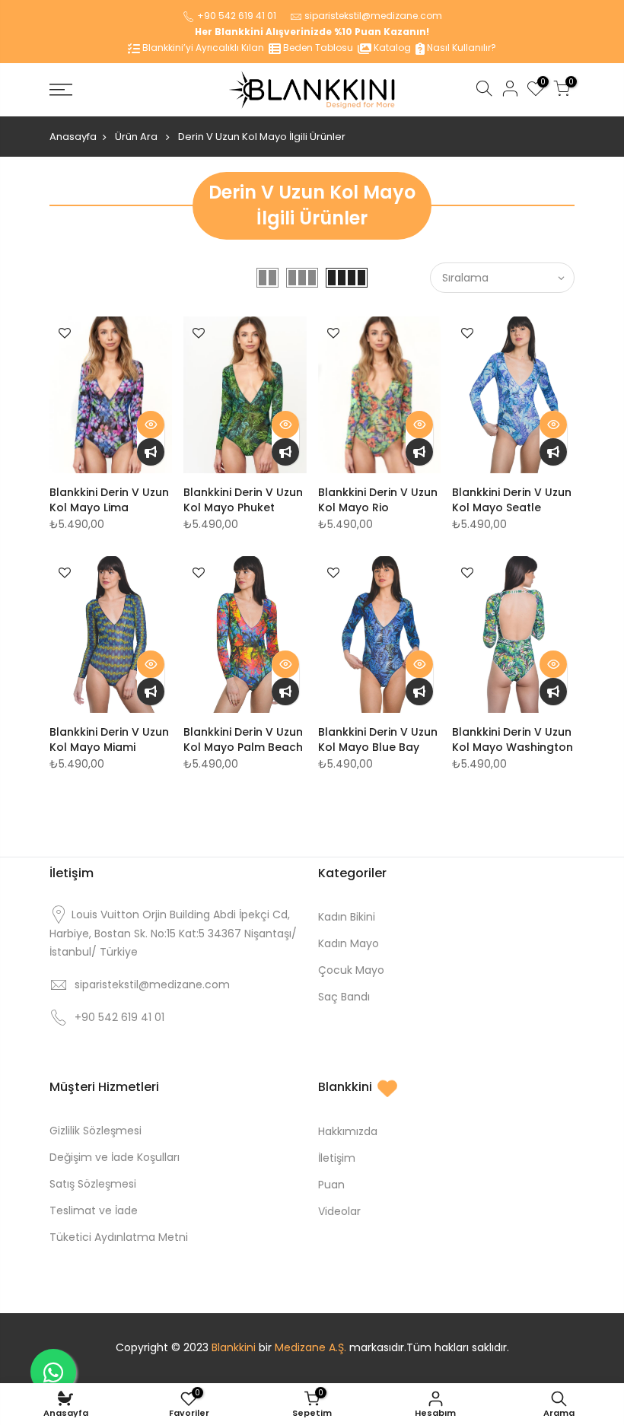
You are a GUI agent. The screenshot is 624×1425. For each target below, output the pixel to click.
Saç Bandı (344, 996)
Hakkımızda (347, 1131)
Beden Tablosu (317, 47)
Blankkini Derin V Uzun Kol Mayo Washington (512, 739)
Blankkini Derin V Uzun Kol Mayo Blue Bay (378, 739)
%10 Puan (357, 31)
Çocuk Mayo (351, 970)
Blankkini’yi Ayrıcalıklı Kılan (202, 47)
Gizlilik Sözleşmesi (95, 1130)
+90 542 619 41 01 (236, 15)
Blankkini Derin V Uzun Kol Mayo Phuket (243, 500)
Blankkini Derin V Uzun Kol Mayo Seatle (511, 500)
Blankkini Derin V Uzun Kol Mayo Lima (109, 500)
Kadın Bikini (346, 916)
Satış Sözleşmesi (92, 1183)
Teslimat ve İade (93, 1210)
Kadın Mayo (348, 943)
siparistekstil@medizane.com (373, 15)
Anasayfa (73, 136)
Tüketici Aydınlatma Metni (118, 1237)
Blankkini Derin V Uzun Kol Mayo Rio (378, 500)
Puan (331, 1184)
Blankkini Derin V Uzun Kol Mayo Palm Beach (243, 739)
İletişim (336, 1158)
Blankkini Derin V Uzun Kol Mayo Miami (109, 739)
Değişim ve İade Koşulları (114, 1157)
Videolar (339, 1211)
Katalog (391, 47)
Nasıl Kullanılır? (460, 47)
